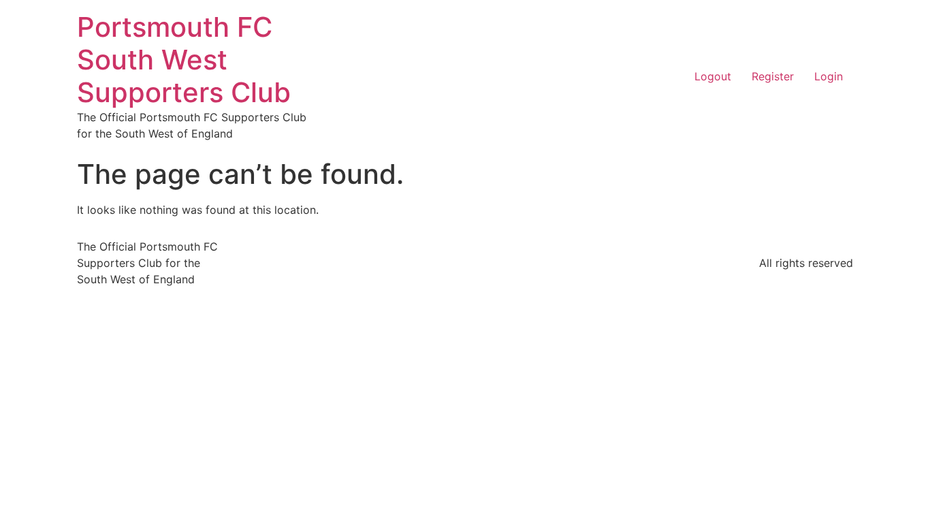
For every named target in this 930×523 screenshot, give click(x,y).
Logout (712, 76)
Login (828, 76)
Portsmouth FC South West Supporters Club (184, 59)
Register (773, 76)
